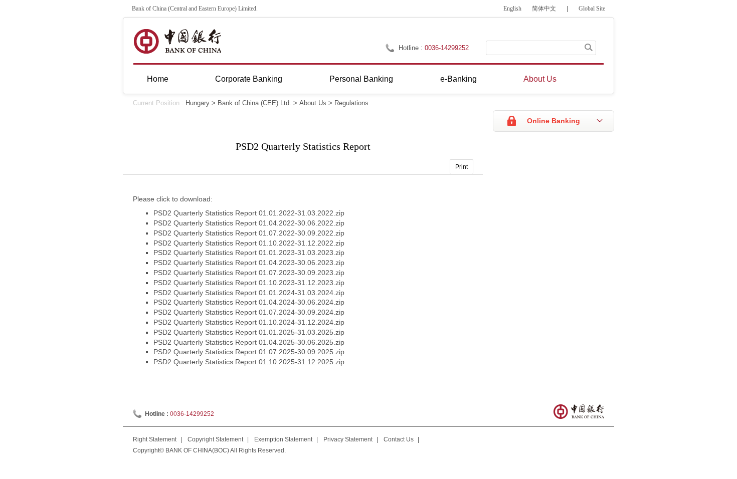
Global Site (592, 8)
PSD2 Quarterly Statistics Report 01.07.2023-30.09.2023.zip (248, 273)
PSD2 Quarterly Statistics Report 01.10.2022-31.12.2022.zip (248, 243)
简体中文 (544, 8)
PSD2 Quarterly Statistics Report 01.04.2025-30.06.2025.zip (248, 342)
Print (461, 166)
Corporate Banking (248, 79)
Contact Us (399, 439)
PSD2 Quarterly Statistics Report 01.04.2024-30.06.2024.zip (248, 302)
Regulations (351, 103)
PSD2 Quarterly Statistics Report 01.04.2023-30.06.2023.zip (248, 263)
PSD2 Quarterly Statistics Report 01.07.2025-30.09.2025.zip (248, 352)
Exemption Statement (283, 439)
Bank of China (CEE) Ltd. (254, 103)
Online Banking (553, 121)
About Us (540, 79)
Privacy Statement (348, 439)
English (512, 8)
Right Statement (154, 439)
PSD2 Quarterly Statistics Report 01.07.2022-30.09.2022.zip (248, 233)
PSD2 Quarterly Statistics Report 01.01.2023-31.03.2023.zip (248, 253)
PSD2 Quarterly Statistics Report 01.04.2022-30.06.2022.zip (248, 223)
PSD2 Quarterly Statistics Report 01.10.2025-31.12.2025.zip (248, 362)
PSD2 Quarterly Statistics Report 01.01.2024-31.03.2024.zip (248, 293)
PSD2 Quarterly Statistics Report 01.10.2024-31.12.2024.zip (248, 322)
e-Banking (458, 79)
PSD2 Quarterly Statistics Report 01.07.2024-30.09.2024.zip (248, 312)
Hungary (198, 103)
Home (157, 79)
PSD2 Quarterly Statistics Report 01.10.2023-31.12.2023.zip (248, 283)
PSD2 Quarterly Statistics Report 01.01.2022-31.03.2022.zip (248, 213)
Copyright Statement (215, 439)
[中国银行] (177, 41)
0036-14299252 (447, 48)
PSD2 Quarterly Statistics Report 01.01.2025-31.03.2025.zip (248, 332)
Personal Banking (361, 79)
